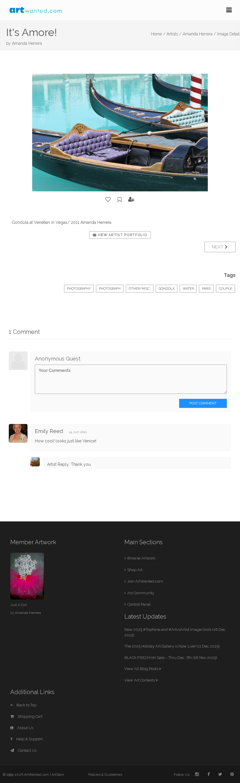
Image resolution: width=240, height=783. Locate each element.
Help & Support (29, 739)
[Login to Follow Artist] (131, 199)
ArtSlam (58, 774)
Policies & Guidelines (105, 774)
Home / (158, 34)
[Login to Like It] (108, 199)
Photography (79, 289)
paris (206, 289)
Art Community (140, 593)
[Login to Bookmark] (119, 199)
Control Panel (139, 604)
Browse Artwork (141, 558)
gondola (166, 289)
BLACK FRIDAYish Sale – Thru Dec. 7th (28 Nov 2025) (170, 657)
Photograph (110, 289)
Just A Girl (18, 605)
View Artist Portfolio (122, 235)
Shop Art (135, 570)
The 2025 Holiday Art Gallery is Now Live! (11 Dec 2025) (172, 646)
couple (225, 289)
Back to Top (26, 705)
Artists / (174, 34)
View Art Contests (140, 680)
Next (218, 247)
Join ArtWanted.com (145, 581)
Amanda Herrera (27, 43)
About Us (24, 728)
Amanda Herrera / (199, 34)
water (188, 289)
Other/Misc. (139, 289)
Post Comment (203, 403)
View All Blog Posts (141, 669)
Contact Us (27, 750)
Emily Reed (49, 431)
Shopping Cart (29, 716)
